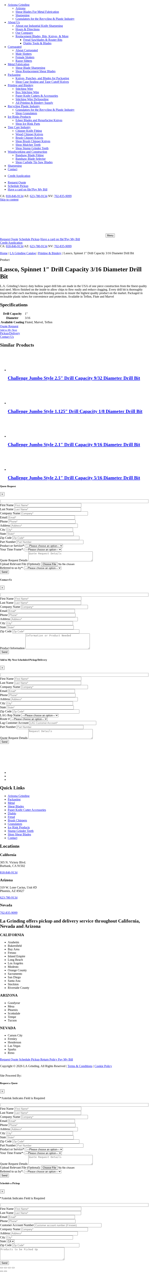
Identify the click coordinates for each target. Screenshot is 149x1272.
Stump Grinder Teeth (21, 831)
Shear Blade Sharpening (30, 67)
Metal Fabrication (18, 64)
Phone (4, 521)
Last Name (6, 509)
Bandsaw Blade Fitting (30, 155)
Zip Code (6, 537)
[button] (74, 331)
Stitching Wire (24, 88)
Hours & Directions (28, 29)
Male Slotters (24, 53)
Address (5, 525)
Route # (5, 719)
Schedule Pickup (29, 1059)
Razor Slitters (24, 60)
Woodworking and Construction (27, 151)
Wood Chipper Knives (29, 134)
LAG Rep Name (10, 715)
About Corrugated (27, 50)
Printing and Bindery (20, 85)
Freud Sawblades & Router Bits (42, 39)
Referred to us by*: (11, 568)
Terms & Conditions (80, 1066)
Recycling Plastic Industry (24, 106)
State (3, 533)
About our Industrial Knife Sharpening (39, 25)
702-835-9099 (63, 196)
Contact (12, 169)
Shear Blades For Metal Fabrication (37, 11)
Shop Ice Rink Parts (28, 123)
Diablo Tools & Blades (37, 43)
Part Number (8, 541)
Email (3, 517)
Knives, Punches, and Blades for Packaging (42, 78)
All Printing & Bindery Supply (34, 102)
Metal (11, 803)
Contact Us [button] (7, 336)
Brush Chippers (17, 820)
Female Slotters (25, 57)
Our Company (24, 32)
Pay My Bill (27, 189)
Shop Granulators (26, 113)
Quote (17, 182)
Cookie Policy (103, 1066)
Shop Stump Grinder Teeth (32, 148)
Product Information (12, 648)
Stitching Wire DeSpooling (32, 99)
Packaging (14, 74)
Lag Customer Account (14, 722)
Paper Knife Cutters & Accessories (37, 95)
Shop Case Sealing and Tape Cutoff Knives (42, 81)
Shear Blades (16, 806)
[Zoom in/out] (1, 1267)
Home (4, 253)
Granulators (15, 824)
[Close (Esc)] (13, 1267)
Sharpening (22, 15)
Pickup (18, 186)
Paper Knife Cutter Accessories (27, 810)
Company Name (10, 513)
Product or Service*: (12, 545)
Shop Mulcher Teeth (28, 144)
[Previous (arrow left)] (1, 1271)
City (2, 529)
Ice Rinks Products (19, 116)
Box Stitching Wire (27, 92)
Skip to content (9, 199)
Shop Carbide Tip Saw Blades (34, 162)
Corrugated (15, 46)
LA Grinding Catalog (23, 253)
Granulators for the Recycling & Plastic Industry (45, 18)
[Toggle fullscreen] (5, 1267)
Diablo (12, 813)
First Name (7, 505)
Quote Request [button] (9, 326)
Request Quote (9, 1059)
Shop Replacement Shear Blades (35, 71)
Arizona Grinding (18, 4)
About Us (14, 22)
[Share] (9, 1267)
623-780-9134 (38, 196)
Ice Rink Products (19, 827)
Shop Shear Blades (19, 834)
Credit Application (19, 175)
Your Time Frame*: (12, 549)
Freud (11, 817)
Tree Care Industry (19, 127)
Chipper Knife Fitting (29, 130)
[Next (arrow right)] (5, 1271)
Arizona (20, 8)
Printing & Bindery (50, 253)
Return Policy (49, 1059)
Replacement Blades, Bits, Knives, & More (42, 36)
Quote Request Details (14, 560)
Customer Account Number (17, 1225)
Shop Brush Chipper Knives (33, 141)
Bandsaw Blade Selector (31, 158)
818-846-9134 (14, 196)
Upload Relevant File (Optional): (20, 564)
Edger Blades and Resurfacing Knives (39, 120)
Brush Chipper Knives (29, 137)
